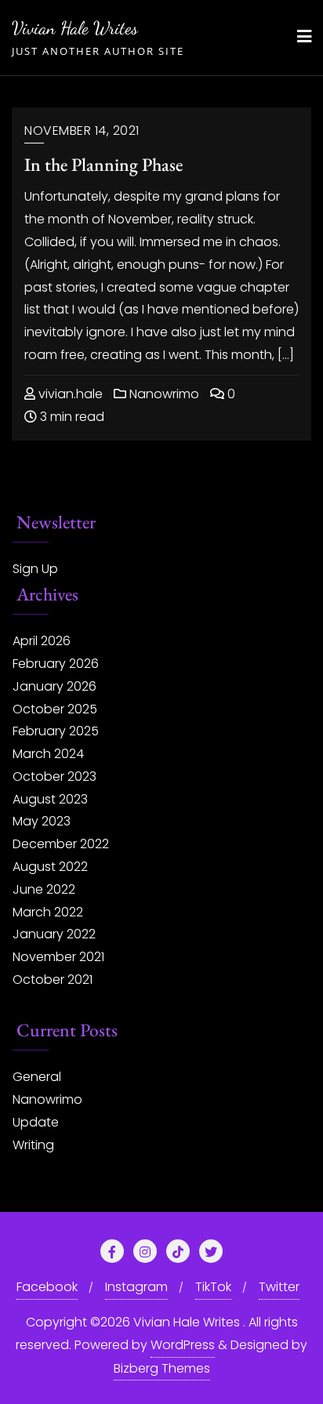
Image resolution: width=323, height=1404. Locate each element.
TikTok (213, 1287)
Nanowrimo (162, 394)
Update (36, 1122)
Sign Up (35, 569)
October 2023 (54, 776)
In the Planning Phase (103, 164)
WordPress (183, 1345)
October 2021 (53, 979)
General (37, 1077)
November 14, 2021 (82, 131)
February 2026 (56, 664)
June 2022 (44, 889)
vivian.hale (69, 394)
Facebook (47, 1287)
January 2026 (54, 686)
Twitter (279, 1287)
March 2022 (48, 912)
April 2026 (42, 641)
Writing (33, 1145)
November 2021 (58, 957)
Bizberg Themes (162, 1368)
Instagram (136, 1287)
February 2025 (56, 731)
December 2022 (61, 844)
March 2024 (48, 754)
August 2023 (50, 799)
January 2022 (54, 934)
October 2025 (55, 709)
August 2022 (50, 867)
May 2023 (42, 821)
